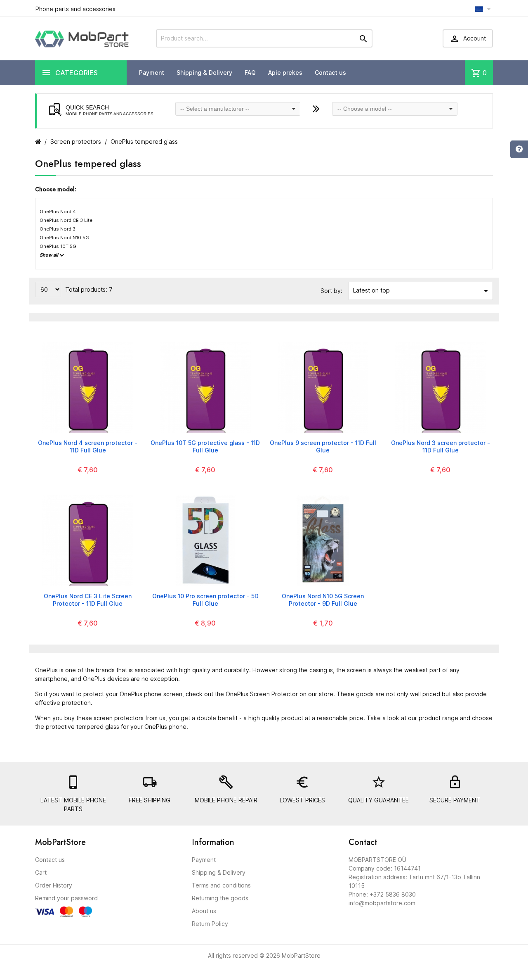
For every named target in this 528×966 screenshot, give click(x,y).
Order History (53, 885)
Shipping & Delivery (204, 72)
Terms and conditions (221, 885)
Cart (41, 872)
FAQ (250, 72)
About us (204, 910)
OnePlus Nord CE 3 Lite (66, 220)
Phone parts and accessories (75, 8)
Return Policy (210, 923)
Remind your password (66, 898)
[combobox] (238, 109)
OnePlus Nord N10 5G (64, 237)
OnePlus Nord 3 (57, 229)
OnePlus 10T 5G (58, 246)
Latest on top (422, 291)
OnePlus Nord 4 (58, 211)
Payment (151, 72)
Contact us (330, 72)
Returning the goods (220, 898)
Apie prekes (285, 72)
